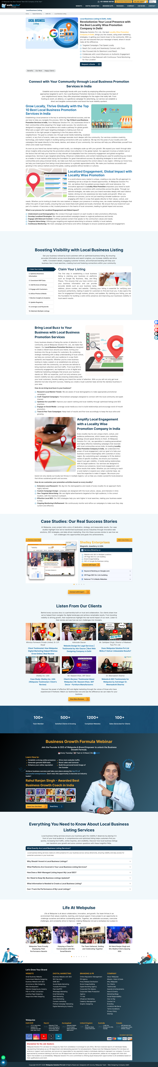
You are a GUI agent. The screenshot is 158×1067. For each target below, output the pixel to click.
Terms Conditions (113, 1009)
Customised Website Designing (36, 979)
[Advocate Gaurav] (79, 631)
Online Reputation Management (91, 977)
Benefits (30, 71)
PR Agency (84, 979)
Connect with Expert (89, 565)
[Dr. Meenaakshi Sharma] (115, 665)
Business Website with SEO (35, 982)
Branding (110, 1004)
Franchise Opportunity (124, 1)
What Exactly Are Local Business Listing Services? (49, 848)
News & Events (112, 991)
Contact (152, 6)
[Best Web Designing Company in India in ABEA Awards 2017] (30, 792)
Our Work (141, 6)
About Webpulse (112, 977)
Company (130, 6)
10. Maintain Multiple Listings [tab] (39, 311)
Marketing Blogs (112, 994)
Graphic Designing (86, 1004)
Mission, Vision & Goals (115, 979)
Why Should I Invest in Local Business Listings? (47, 861)
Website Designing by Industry (36, 989)
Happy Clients (49, 71)
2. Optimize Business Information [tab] (36, 275)
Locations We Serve (114, 1006)
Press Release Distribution (89, 982)
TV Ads (82, 996)
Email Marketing (58, 994)
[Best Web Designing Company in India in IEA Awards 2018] (50, 792)
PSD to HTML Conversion (34, 991)
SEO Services (57, 979)
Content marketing (59, 1001)
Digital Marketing (92, 6)
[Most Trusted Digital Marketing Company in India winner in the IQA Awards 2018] (70, 792)
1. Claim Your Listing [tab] (36, 269)
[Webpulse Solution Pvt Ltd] (11, 6)
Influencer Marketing (87, 999)
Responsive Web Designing (35, 996)
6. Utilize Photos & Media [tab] (37, 293)
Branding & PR (108, 6)
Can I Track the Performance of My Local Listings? (49, 889)
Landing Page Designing (34, 994)
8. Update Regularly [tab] (36, 302)
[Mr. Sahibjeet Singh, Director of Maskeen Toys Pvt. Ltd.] (115, 631)
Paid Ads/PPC (57, 989)
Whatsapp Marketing (60, 991)
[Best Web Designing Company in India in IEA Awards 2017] (40, 792)
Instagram (36, 1038)
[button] (106, 550)
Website (79, 6)
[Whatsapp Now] (3, 1057)
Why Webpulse (112, 982)
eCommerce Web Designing (35, 984)
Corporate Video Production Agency (90, 993)
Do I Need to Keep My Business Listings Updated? (48, 878)
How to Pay (111, 999)
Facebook (29, 1038)
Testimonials (111, 986)
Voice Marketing (58, 999)
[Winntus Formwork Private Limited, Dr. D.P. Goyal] (43, 631)
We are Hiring (139, 1)
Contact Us (111, 1001)
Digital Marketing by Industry (63, 1006)
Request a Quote (88, 64)
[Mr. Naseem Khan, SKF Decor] (79, 665)
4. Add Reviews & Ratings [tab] (38, 285)
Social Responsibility (114, 996)
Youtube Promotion (59, 986)
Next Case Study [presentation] (123, 540)
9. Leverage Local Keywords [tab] (39, 307)
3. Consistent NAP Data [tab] (37, 280)
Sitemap (110, 1014)
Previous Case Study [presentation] (34, 540)
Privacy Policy (112, 1011)
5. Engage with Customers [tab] (38, 289)
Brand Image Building (87, 984)
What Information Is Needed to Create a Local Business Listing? (54, 883)
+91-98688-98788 (107, 1)
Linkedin (58, 1038)
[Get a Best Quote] (3, 1062)
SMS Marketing (58, 996)
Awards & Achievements (115, 989)
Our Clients (111, 984)
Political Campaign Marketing (63, 1004)
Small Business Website (34, 977)
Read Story (54, 806)
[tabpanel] (94, 283)
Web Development (32, 986)
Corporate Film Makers (88, 989)
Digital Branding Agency (88, 986)
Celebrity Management (88, 1001)
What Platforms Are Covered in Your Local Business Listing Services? (57, 867)
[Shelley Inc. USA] (43, 665)
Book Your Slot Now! (34, 806)
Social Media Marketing (61, 984)
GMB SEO (56, 982)
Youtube (44, 1038)
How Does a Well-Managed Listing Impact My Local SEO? (51, 872)
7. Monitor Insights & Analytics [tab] (39, 298)
